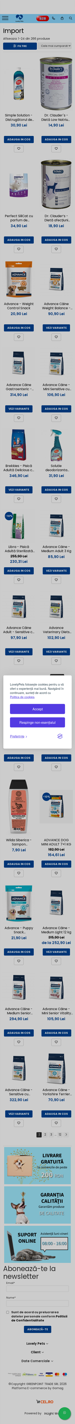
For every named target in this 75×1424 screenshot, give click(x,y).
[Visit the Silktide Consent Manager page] (60, 736)
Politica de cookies (22, 697)
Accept (37, 709)
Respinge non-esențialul (37, 722)
